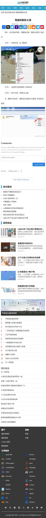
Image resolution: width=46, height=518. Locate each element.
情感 (21, 8)
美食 (33, 8)
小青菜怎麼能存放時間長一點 (11, 376)
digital (31, 493)
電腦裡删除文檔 (21, 12)
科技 (13, 12)
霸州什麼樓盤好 (9, 195)
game (31, 472)
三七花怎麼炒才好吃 (8, 395)
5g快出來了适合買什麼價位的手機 (15, 218)
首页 (2, 8)
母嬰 (15, 8)
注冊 (26, 438)
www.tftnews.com (24, 515)
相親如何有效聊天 (7, 408)
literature (32, 476)
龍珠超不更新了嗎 (7, 404)
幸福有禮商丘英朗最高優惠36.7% (13, 386)
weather (8, 459)
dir (30, 498)
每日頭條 (8, 12)
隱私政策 (4, 438)
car (6, 498)
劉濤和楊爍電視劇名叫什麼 (11, 417)
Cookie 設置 (5, 442)
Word (7, 480)
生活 (9, 8)
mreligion (32, 459)
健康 (27, 8)
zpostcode (8, 454)
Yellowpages (9, 463)
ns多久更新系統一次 (10, 198)
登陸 (26, 434)
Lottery (31, 485)
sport (31, 463)
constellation (9, 467)
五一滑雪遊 (5, 372)
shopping (32, 467)
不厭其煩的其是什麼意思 (10, 413)
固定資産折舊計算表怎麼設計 (14, 215)
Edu (6, 502)
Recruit (31, 454)
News (7, 493)
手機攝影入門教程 (9, 202)
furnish (7, 485)
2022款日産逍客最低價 (9, 399)
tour (30, 480)
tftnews (7, 489)
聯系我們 (4, 446)
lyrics (31, 489)
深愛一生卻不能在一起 (9, 381)
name (7, 472)
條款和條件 (5, 434)
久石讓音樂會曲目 (7, 390)
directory (8, 476)
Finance (32, 502)
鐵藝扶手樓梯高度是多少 (12, 192)
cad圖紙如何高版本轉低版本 (13, 208)
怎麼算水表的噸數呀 (8, 422)
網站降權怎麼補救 (9, 211)
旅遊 (39, 8)
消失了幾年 (7, 205)
